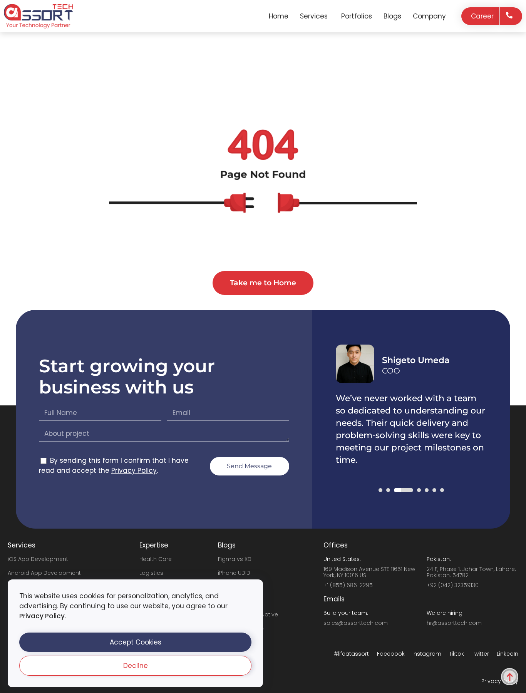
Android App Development (44, 573)
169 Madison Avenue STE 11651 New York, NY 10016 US (369, 572)
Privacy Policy (42, 616)
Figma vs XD (234, 559)
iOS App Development (38, 559)
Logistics (151, 573)
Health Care (155, 559)
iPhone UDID (234, 573)
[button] (135, 642)
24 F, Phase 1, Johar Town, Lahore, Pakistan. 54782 (471, 572)
